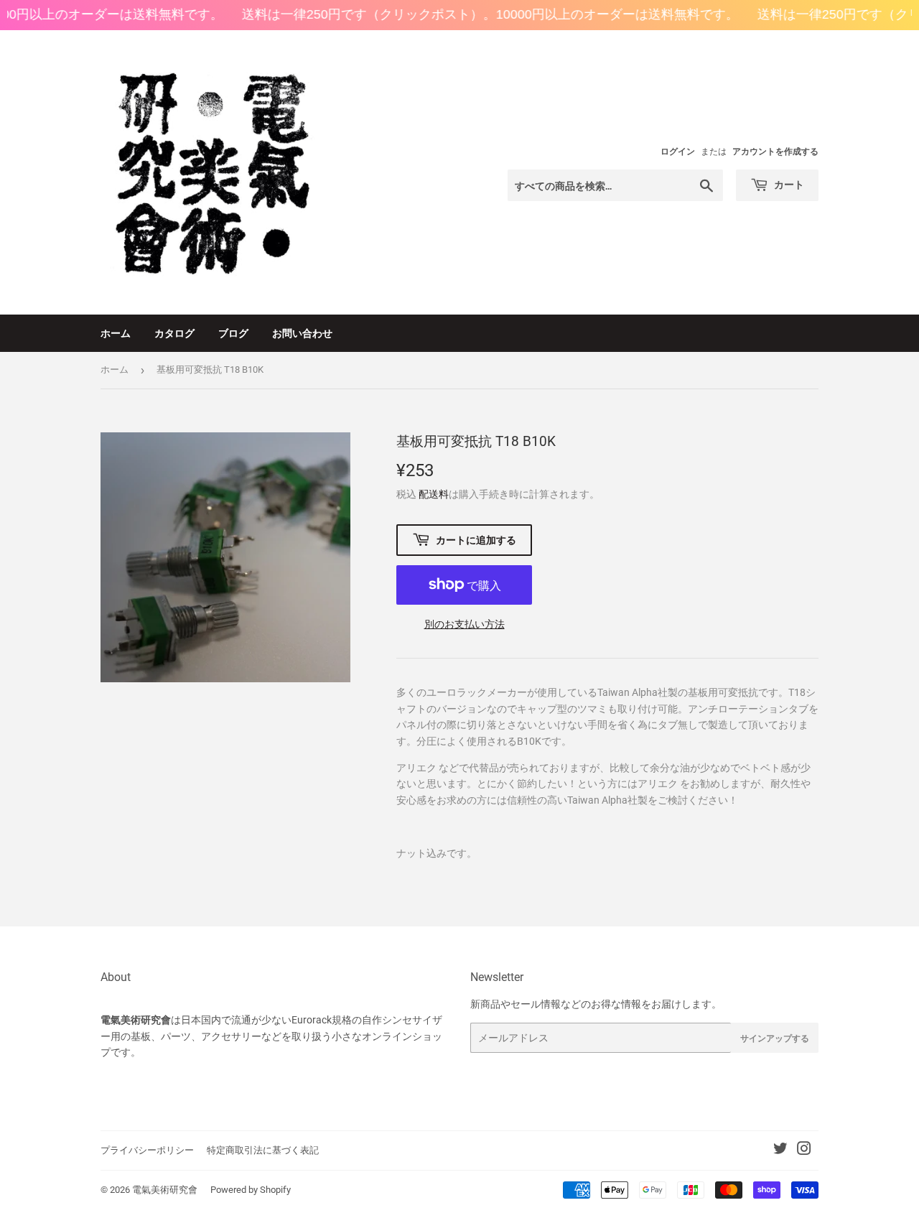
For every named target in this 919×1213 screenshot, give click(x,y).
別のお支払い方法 (464, 624)
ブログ (233, 333)
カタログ (174, 333)
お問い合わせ (302, 333)
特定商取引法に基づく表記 (263, 1150)
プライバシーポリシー (147, 1150)
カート (788, 184)
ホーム (116, 333)
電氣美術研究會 (164, 1189)
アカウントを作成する (775, 152)
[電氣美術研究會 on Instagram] (804, 1150)
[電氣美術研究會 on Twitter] (780, 1150)
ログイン (678, 152)
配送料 (434, 494)
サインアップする (774, 1038)
